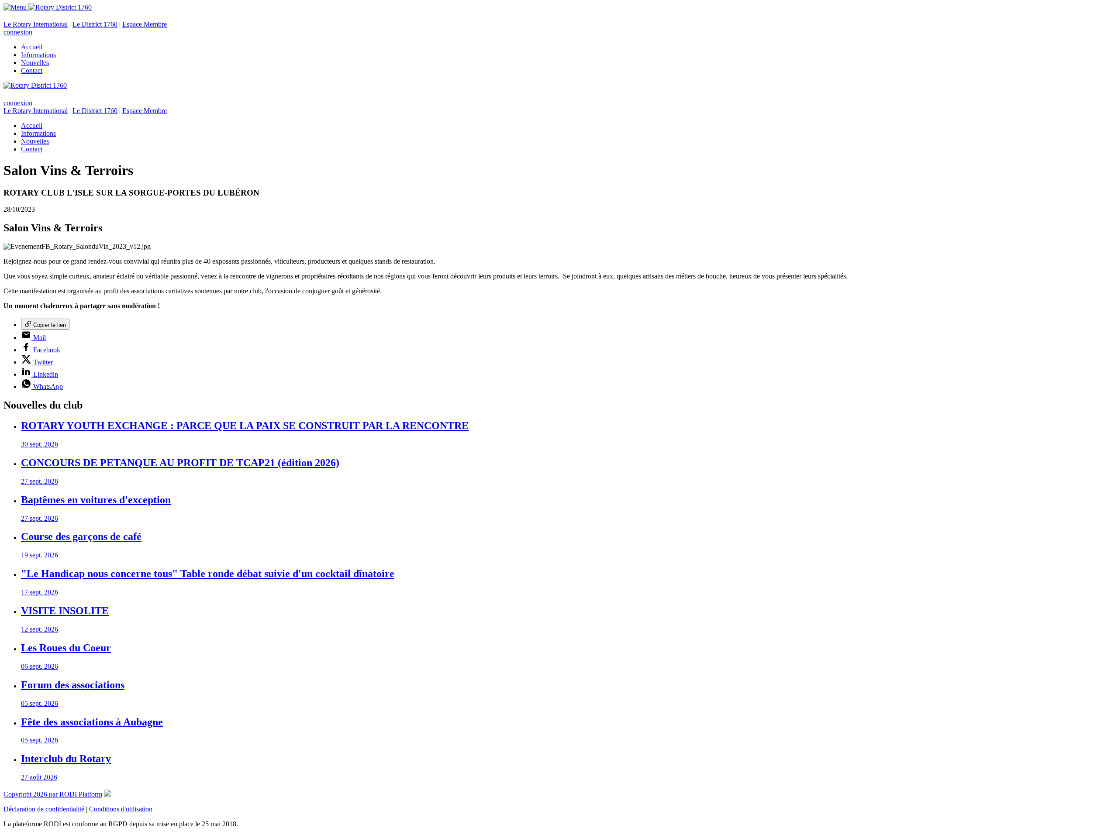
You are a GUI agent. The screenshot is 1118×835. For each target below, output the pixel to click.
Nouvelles (35, 62)
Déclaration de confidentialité (43, 809)
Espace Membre (144, 24)
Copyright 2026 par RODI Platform (52, 794)
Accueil (31, 47)
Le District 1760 (94, 24)
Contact (31, 70)
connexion (17, 32)
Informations (38, 54)
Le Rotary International (35, 24)
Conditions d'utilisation (120, 809)
